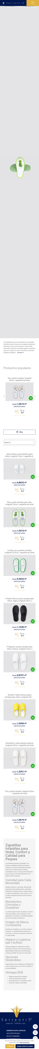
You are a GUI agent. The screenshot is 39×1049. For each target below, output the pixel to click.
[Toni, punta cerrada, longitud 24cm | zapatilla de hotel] (20, 391)
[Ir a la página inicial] (13, 3)
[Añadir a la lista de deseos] (16, 412)
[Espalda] (4, 396)
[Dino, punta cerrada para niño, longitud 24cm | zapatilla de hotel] (20, 517)
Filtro (21, 432)
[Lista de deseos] (35, 1026)
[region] (20, 396)
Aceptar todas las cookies (25, 1046)
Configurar (10, 1046)
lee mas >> (21, 352)
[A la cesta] (22, 411)
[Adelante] (35, 396)
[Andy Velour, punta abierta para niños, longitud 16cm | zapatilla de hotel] (20, 469)
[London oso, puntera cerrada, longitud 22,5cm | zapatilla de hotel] (20, 565)
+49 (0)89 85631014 (14, 1039)
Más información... (25, 1042)
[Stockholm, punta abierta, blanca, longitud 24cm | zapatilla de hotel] (20, 758)
